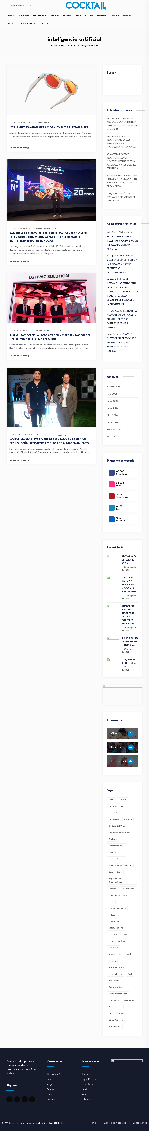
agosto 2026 (113, 387)
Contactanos (139, 1123)
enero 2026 (113, 437)
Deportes (101, 16)
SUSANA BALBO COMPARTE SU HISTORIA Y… (129, 641)
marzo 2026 (113, 423)
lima (125, 935)
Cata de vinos (116, 806)
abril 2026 (112, 415)
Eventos (67, 16)
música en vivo (116, 967)
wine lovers (115, 1027)
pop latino (114, 981)
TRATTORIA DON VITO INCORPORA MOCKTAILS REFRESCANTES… (129, 585)
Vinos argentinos (117, 1020)
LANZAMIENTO (116, 928)
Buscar (111, 72)
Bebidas (55, 16)
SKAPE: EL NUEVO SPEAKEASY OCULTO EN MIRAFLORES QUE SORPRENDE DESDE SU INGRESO (122, 319)
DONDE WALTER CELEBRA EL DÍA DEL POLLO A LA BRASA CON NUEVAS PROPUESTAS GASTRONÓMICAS (122, 264)
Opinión (127, 16)
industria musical (117, 908)
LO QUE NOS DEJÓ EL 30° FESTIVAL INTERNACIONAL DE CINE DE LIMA (121, 197)
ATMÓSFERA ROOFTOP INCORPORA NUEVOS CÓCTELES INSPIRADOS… (128, 615)
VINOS (122, 1013)
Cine (114, 733)
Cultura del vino (117, 826)
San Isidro (114, 1000)
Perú (130, 974)
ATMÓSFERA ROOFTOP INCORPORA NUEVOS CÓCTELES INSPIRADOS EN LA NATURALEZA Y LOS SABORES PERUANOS (121, 161)
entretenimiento (116, 846)
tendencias (114, 1007)
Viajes (50, 1084)
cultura (128, 819)
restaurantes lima (118, 994)
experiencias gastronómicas (116, 880)
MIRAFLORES (115, 954)
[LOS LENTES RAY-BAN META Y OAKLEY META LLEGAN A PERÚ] (51, 114)
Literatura (87, 1084)
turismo (129, 1007)
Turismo (44, 23)
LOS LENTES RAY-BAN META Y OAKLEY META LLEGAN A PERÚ (49, 127)
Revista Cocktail (115, 311)
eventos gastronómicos (120, 865)
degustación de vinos (119, 833)
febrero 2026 (114, 430)
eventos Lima (115, 872)
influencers (114, 915)
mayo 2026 (112, 408)
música (112, 961)
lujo (111, 941)
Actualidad (23, 16)
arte (111, 800)
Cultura (89, 16)
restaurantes (115, 987)
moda (129, 954)
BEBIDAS (122, 800)
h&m (111, 902)
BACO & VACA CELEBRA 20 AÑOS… (128, 560)
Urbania (115, 16)
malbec (121, 941)
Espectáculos (89, 1079)
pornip (110, 256)
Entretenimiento (26, 23)
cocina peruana (116, 813)
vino (111, 1013)
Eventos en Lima (117, 859)
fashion (112, 889)
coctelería (114, 819)
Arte (10, 23)
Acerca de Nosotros (115, 1123)
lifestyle (113, 935)
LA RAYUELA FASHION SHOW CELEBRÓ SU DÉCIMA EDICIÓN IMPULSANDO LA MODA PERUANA (122, 240)
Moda (78, 16)
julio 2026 (112, 394)
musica (85, 1089)
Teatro (85, 1094)
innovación (114, 922)
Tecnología (60, 331)
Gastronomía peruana (119, 895)
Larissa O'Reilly (115, 279)
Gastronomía (39, 16)
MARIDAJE (113, 948)
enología (113, 839)
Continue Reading (19, 148)
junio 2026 (112, 401)
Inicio (11, 16)
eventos (113, 852)
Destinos (51, 1099)
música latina (116, 974)
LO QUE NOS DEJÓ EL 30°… (128, 661)
